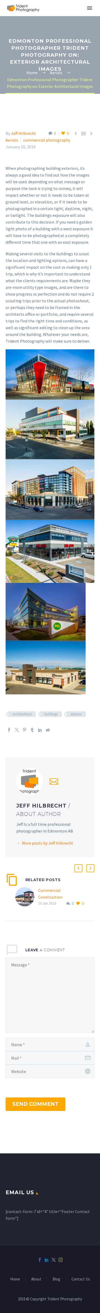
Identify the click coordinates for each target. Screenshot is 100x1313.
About (36, 1279)
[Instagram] (60, 1260)
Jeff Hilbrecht (23, 133)
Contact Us (80, 1279)
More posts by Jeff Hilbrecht (47, 843)
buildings (51, 714)
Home (15, 1279)
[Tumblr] (32, 730)
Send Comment (35, 1104)
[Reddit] (48, 730)
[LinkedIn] (40, 730)
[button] (78, 868)
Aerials (12, 140)
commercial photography (46, 140)
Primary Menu (89, 8)
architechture (22, 714)
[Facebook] (9, 730)
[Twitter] (17, 730)
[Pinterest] (24, 730)
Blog (56, 1279)
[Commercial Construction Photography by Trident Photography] (26, 897)
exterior (76, 714)
